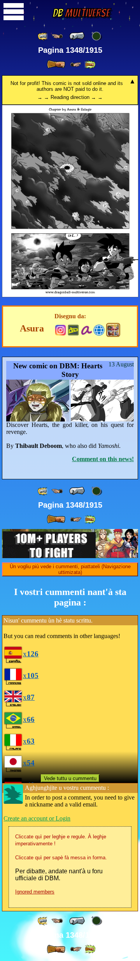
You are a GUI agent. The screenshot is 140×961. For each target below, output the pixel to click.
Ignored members (34, 892)
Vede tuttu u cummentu (70, 778)
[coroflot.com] (99, 329)
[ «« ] (43, 36)
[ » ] (56, 64)
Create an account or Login (37, 818)
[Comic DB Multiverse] (113, 330)
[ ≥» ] (76, 64)
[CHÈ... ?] (70, 295)
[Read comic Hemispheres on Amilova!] (86, 329)
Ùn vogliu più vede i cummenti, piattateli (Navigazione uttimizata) (70, 569)
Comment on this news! (103, 459)
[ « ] (77, 36)
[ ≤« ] (57, 36)
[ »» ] (90, 64)
